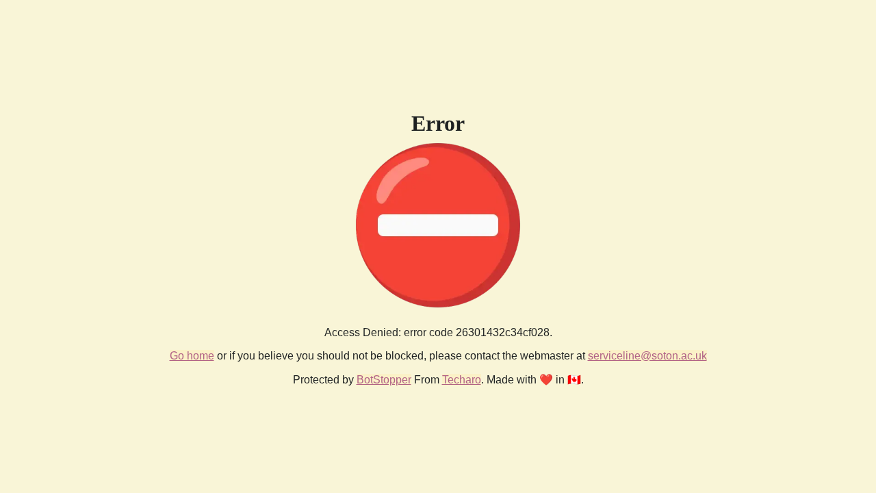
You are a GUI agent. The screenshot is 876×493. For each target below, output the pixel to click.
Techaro (461, 379)
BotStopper (384, 379)
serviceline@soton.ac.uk (647, 356)
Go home (192, 356)
